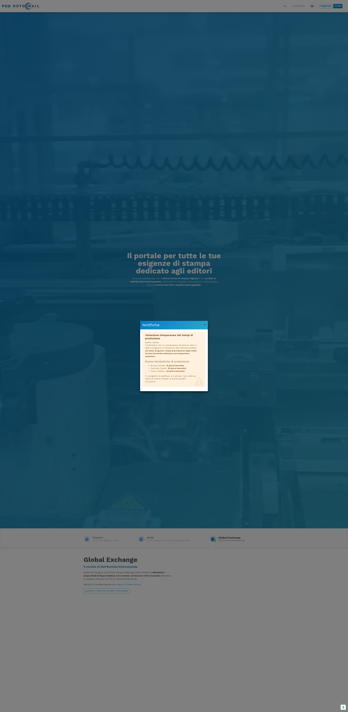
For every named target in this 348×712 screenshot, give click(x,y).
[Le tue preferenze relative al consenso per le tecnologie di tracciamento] (343, 707)
